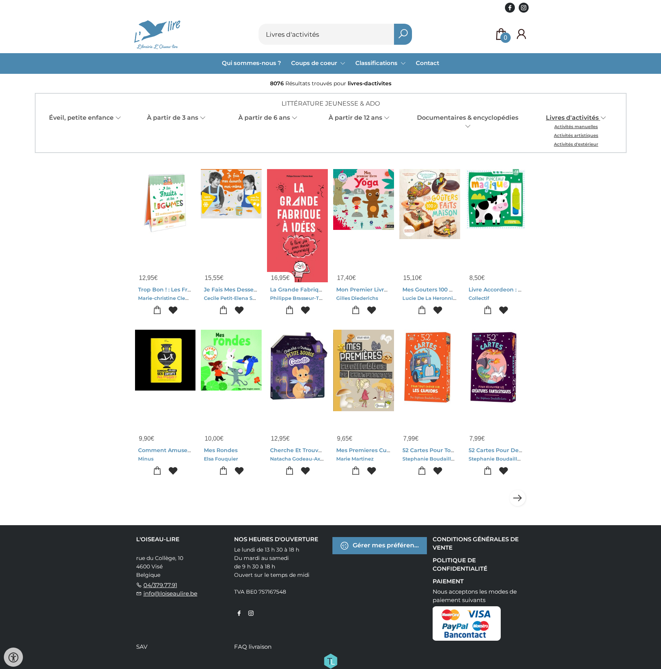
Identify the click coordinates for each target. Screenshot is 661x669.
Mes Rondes (221, 450)
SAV (141, 646)
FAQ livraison (253, 646)
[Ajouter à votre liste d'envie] (173, 310)
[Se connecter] (521, 34)
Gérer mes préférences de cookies (389, 545)
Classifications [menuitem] (377, 63)
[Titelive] (330, 660)
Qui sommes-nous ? (251, 63)
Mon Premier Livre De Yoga (374, 289)
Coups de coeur (315, 63)
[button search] (403, 34)
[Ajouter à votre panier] (157, 310)
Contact (427, 63)
